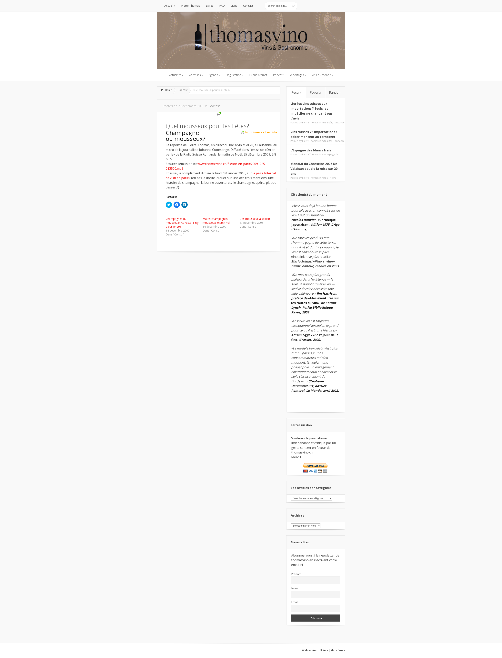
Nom (294, 588)
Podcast (182, 90)
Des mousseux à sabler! (254, 219)
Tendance (339, 122)
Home (168, 90)
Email (294, 602)
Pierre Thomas (310, 122)
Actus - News (329, 177)
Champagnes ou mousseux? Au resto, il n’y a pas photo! (182, 222)
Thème (323, 650)
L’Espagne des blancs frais (310, 150)
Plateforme (338, 650)
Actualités (327, 122)
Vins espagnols (330, 154)
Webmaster (309, 650)
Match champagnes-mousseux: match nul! (216, 220)
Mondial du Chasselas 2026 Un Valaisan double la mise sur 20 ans (313, 169)
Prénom (296, 574)
